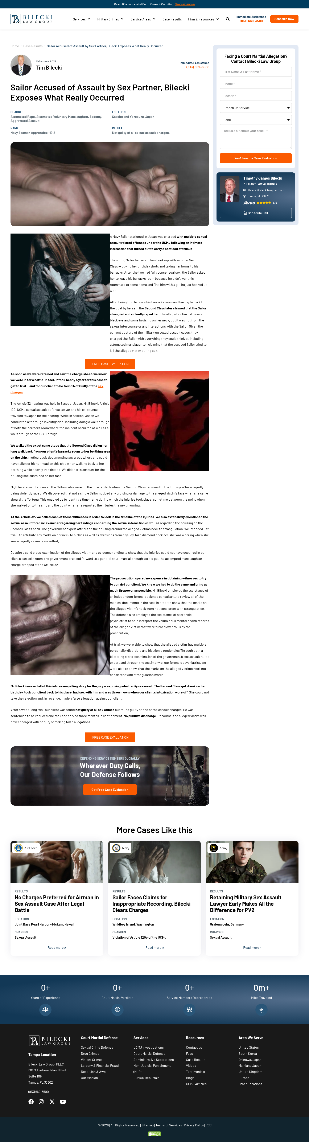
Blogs (190, 1078)
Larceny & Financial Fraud (100, 1065)
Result (117, 128)
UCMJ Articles (196, 1084)
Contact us (194, 1047)
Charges (17, 112)
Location (118, 112)
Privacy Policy (194, 1125)
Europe (244, 1078)
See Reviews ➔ (185, 4)
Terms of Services (169, 1125)
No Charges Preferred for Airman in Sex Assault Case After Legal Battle (57, 903)
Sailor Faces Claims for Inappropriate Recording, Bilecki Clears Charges (151, 903)
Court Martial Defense (149, 1053)
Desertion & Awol (94, 1071)
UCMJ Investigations (148, 1047)
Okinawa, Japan (250, 1059)
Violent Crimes (92, 1059)
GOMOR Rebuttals (146, 1078)
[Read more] (57, 862)
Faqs (189, 1053)
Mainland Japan (250, 1065)
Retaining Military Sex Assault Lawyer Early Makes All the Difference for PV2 (245, 903)
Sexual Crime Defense (97, 1047)
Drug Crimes (90, 1053)
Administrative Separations (153, 1059)
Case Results (33, 46)
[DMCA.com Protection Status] (154, 1133)
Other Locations (250, 1084)
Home (15, 46)
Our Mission (89, 1078)
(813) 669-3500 (251, 21)
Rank (14, 128)
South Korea (248, 1053)
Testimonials (195, 1071)
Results (21, 891)
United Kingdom (250, 1071)
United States (249, 1047)
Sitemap (147, 1125)
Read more (56, 947)
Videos (191, 1065)
